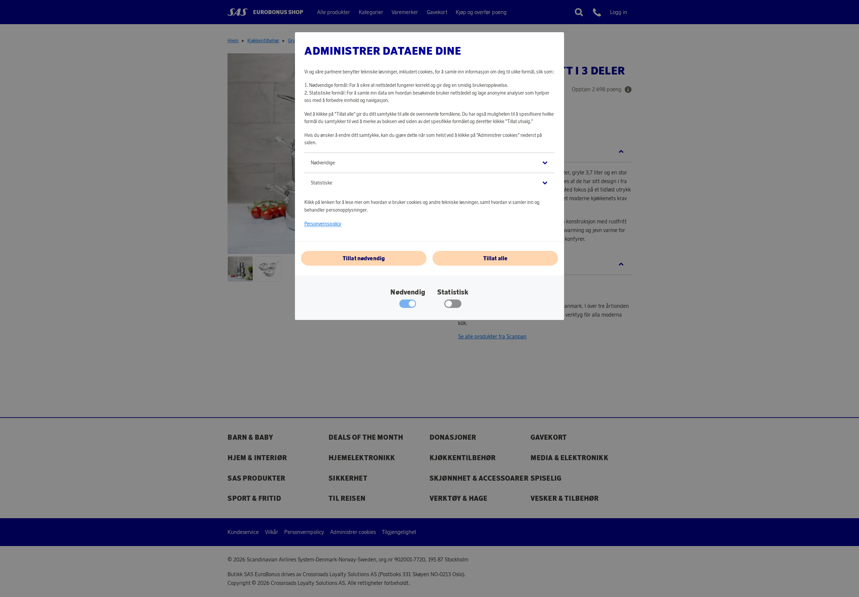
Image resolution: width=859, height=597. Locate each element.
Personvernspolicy (322, 224)
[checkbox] (452, 305)
